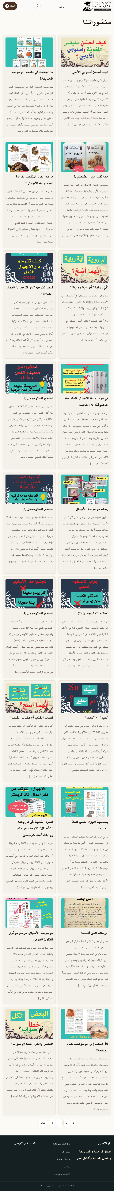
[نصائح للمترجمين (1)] (29, 594)
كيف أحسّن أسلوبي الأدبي (90, 72)
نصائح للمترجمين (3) (37, 509)
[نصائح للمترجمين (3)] (29, 489)
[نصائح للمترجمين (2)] (85, 594)
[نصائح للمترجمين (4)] (29, 378)
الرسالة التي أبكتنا (95, 933)
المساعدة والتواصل (62, 1174)
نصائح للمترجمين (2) (93, 613)
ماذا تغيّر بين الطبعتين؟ (91, 177)
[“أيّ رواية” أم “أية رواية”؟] (85, 268)
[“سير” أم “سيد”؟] (85, 698)
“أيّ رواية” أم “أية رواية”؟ (89, 288)
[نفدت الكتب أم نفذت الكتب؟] (29, 698)
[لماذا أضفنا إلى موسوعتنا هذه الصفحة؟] (85, 1024)
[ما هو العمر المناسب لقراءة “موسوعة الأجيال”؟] (29, 157)
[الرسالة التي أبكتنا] (85, 913)
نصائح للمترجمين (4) (37, 398)
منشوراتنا (66, 1152)
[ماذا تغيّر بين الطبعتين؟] (85, 157)
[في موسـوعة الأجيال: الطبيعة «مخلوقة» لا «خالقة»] (85, 378)
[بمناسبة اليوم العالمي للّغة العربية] (85, 802)
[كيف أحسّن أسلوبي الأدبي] (85, 52)
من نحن (66, 1167)
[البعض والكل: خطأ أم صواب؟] (29, 1024)
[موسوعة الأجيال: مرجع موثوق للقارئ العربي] (29, 913)
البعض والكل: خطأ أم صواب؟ (32, 1044)
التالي (43, 1122)
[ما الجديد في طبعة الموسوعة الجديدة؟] (29, 52)
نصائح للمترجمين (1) (37, 613)
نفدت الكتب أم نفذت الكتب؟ (31, 718)
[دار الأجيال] (97, 6)
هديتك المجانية (63, 1159)
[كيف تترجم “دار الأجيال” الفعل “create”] (29, 268)
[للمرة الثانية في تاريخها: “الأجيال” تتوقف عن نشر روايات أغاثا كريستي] (29, 802)
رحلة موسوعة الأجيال (92, 509)
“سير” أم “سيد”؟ (96, 718)
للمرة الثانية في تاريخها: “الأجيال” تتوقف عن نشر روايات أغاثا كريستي (34, 828)
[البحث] (37, 5)
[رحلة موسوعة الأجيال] (85, 489)
